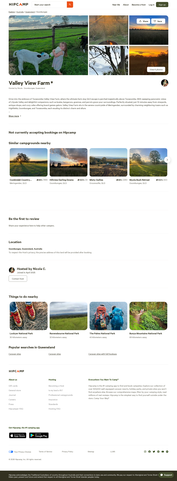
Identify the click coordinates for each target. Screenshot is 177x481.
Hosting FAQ (54, 408)
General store (15, 390)
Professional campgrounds (61, 394)
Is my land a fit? (56, 390)
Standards (53, 404)
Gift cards (13, 385)
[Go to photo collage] (48, 45)
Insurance (53, 399)
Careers (12, 399)
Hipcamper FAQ (16, 408)
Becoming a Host (56, 385)
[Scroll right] (167, 160)
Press (11, 404)
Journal (12, 394)
